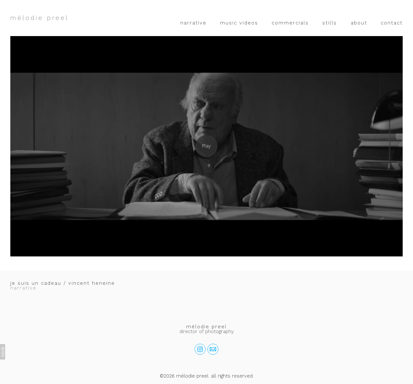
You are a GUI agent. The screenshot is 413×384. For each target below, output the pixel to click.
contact (392, 23)
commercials (290, 23)
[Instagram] (200, 349)
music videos (239, 23)
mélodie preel (206, 327)
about (359, 23)
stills (329, 23)
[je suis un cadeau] (206, 146)
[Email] (212, 349)
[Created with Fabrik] (2, 352)
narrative (193, 23)
